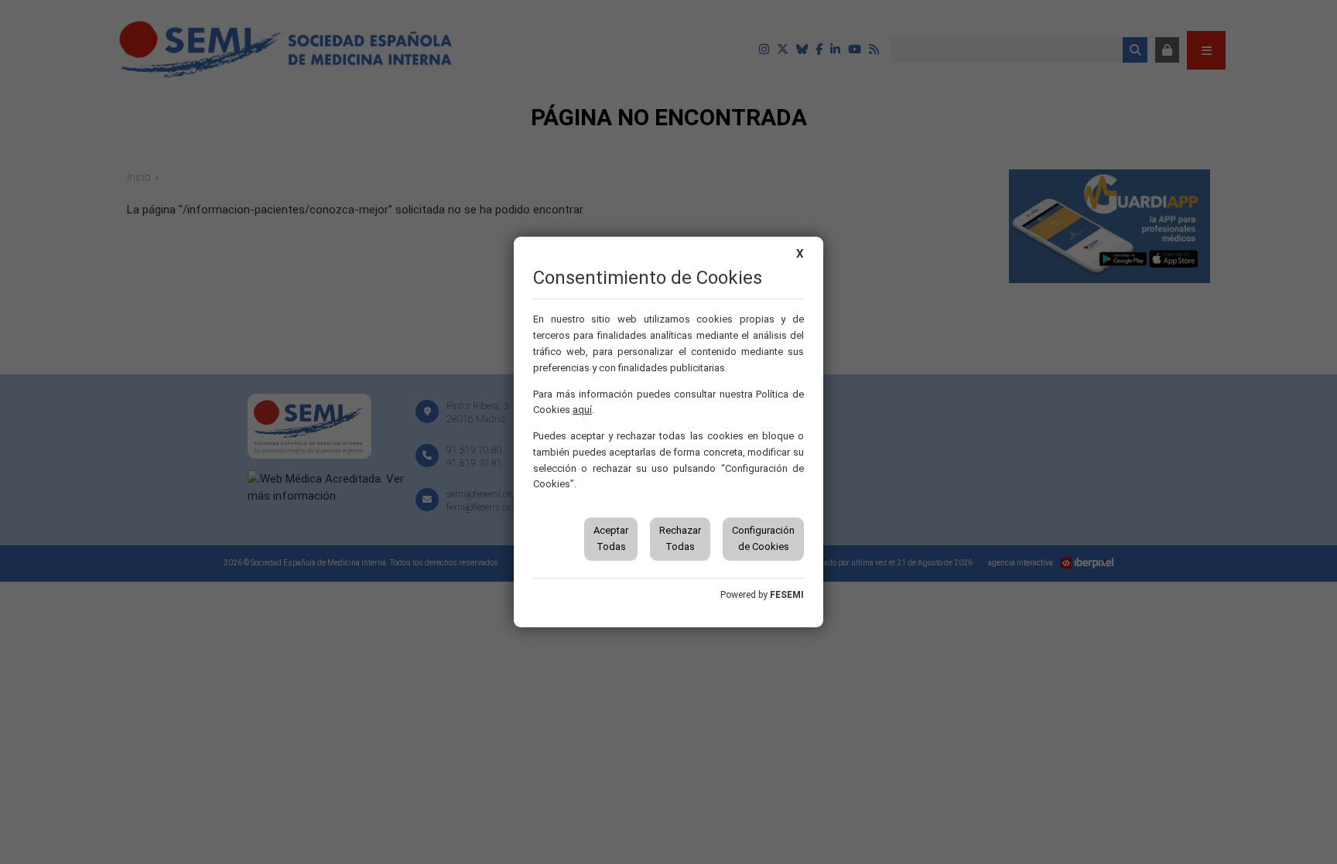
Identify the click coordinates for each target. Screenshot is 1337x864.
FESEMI (787, 594)
